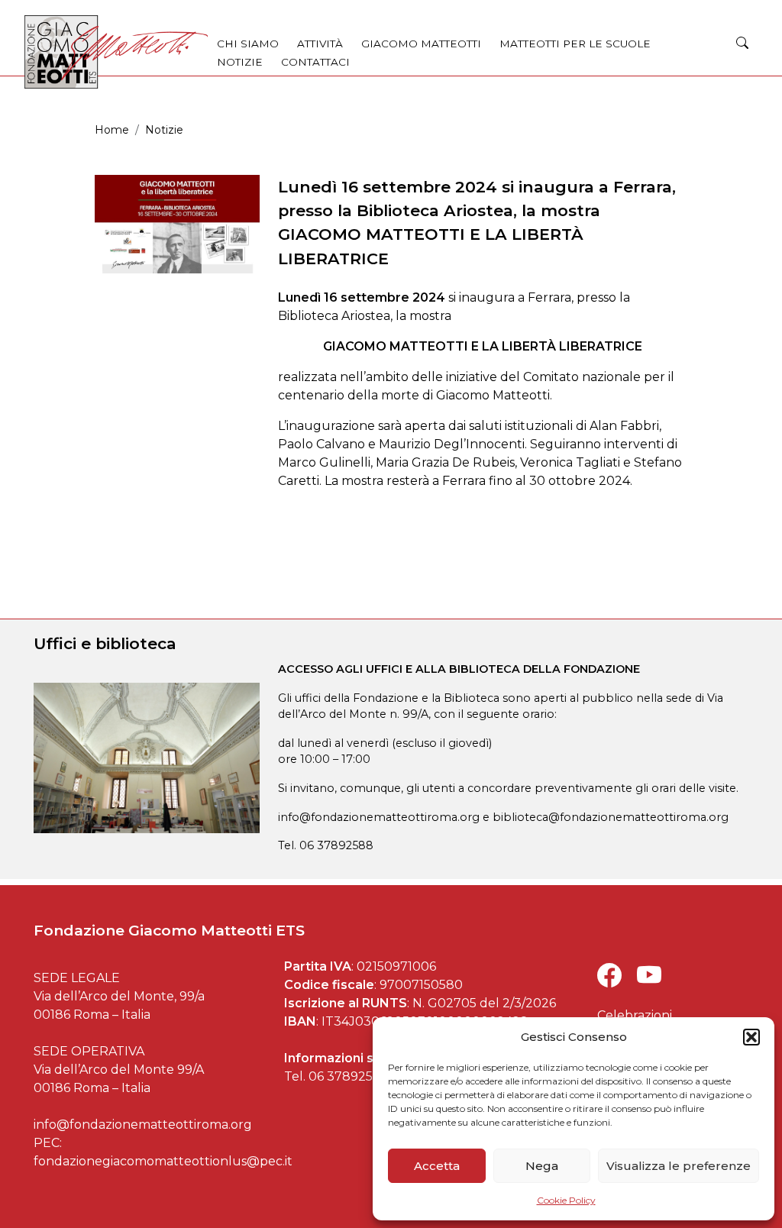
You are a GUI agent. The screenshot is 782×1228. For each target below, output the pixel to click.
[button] (751, 1037)
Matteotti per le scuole (575, 43)
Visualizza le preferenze (678, 1166)
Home (112, 130)
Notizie (240, 62)
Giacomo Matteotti (421, 43)
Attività (320, 43)
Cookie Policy (566, 1200)
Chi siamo (248, 43)
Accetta (437, 1166)
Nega (541, 1166)
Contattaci (315, 62)
